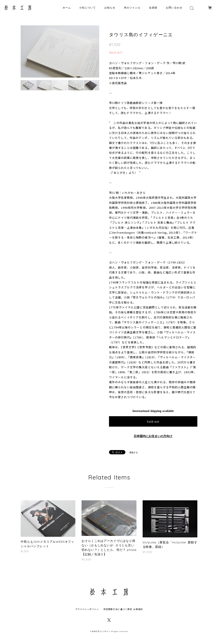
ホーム (67, 7)
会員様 (153, 7)
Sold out (153, 421)
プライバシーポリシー (87, 609)
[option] (60, 51)
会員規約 (138, 609)
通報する (133, 452)
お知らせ (109, 7)
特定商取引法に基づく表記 (117, 609)
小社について (87, 7)
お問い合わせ (174, 7)
